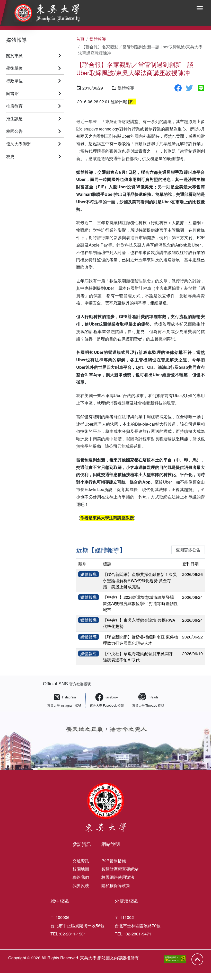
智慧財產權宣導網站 (119, 869)
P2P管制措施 (113, 861)
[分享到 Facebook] (178, 88)
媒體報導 (16, 39)
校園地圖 (81, 869)
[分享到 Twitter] (189, 88)
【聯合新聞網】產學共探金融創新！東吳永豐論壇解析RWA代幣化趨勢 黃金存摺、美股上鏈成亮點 (140, 580)
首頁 (80, 39)
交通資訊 (81, 861)
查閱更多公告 (188, 550)
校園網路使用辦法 (117, 877)
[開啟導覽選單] (200, 8)
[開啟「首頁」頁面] (43, 13)
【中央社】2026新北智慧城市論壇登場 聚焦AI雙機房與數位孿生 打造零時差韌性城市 (140, 603)
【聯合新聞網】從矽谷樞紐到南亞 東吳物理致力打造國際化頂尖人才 (140, 640)
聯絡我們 (81, 877)
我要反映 (81, 885)
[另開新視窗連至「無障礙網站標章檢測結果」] (175, 959)
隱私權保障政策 (115, 885)
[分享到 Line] (201, 88)
